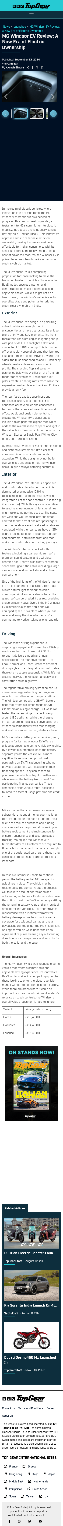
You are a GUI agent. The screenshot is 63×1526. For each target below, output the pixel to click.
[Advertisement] (31, 159)
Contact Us (8, 1408)
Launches (20, 26)
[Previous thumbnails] (5, 113)
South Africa (40, 1488)
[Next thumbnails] (53, 113)
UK (46, 1496)
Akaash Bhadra (15, 67)
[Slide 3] (37, 113)
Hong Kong (15, 1473)
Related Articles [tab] (15, 1208)
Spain (12, 1496)
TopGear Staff (13, 1261)
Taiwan (30, 1496)
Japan (51, 1473)
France (13, 1466)
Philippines (15, 1488)
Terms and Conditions (30, 1408)
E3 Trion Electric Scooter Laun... (30, 1253)
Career (51, 1408)
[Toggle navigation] (31, 14)
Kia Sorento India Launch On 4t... (31, 1305)
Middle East (16, 1481)
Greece (32, 1466)
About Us (7, 1415)
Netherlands (41, 1481)
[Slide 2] (21, 113)
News (6, 26)
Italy (35, 1473)
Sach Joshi (11, 1313)
